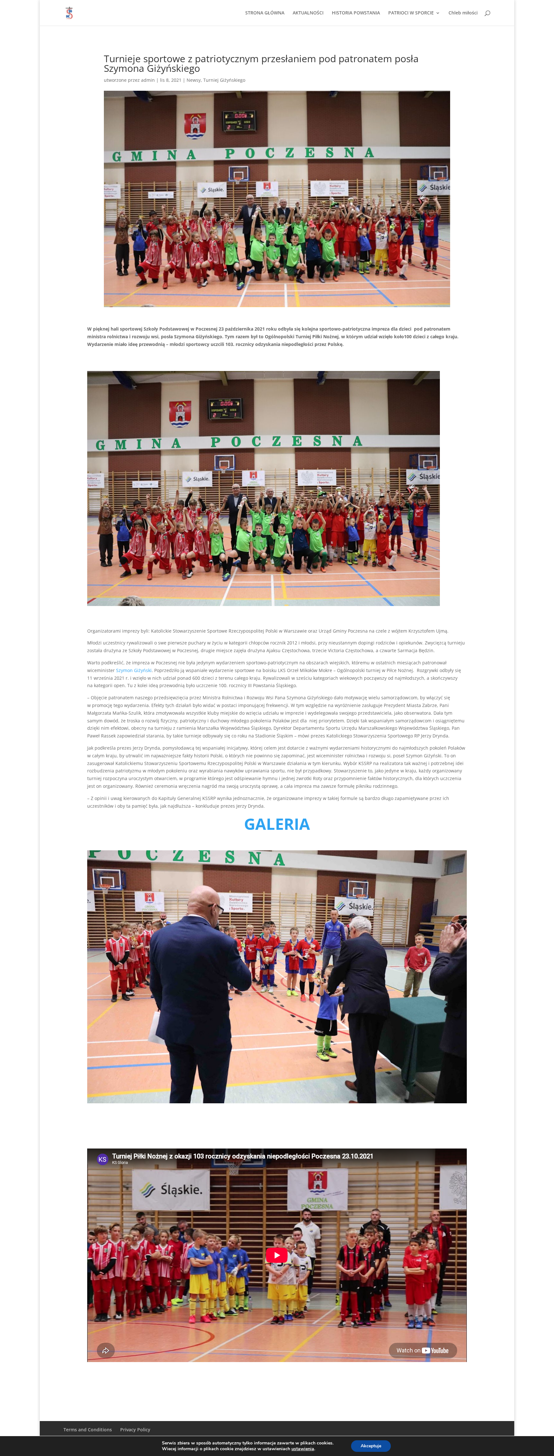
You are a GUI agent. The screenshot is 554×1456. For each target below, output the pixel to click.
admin (148, 80)
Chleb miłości (463, 13)
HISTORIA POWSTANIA (356, 13)
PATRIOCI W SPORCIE (411, 13)
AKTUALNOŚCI (308, 13)
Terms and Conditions (87, 1430)
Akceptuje (371, 1446)
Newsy (194, 80)
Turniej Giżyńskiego (224, 80)
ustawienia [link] (302, 1449)
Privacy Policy (135, 1430)
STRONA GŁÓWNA (264, 13)
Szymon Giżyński (134, 670)
